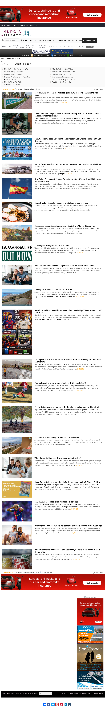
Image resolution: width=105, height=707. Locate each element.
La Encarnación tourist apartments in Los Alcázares (56, 437)
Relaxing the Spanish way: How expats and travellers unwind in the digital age (68, 526)
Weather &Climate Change (18, 47)
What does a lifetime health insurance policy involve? (57, 458)
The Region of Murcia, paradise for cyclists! (53, 289)
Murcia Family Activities (13, 71)
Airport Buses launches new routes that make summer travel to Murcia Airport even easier (68, 165)
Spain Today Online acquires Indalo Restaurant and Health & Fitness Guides (67, 482)
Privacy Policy (78, 693)
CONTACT (9, 26)
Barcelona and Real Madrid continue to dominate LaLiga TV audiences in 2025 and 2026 (68, 311)
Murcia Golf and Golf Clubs (63, 69)
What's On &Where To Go (30, 47)
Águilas (31, 40)
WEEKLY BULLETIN (31, 26)
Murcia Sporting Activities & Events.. (18, 69)
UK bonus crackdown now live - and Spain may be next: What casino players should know (67, 551)
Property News (64, 47)
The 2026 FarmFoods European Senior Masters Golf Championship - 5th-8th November (67, 140)
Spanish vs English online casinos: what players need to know (61, 203)
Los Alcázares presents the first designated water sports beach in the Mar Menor (66, 94)
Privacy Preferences (45, 694)
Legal (84, 693)
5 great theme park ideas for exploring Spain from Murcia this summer (64, 226)
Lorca (54, 40)
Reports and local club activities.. (17, 77)
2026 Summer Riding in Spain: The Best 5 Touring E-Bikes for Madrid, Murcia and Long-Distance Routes (67, 114)
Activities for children (13, 84)
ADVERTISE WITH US (19, 26)
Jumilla (49, 40)
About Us (89, 693)
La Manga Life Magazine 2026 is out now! (52, 245)
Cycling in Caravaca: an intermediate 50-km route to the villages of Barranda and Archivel (67, 360)
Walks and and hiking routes (15, 74)
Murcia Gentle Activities (61, 74)
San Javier (78, 40)
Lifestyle (52, 47)
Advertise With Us (98, 693)
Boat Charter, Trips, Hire (61, 82)
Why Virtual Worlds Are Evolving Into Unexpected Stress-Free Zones (64, 265)
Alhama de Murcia (40, 40)
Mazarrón (71, 40)
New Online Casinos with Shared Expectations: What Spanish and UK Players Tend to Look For (67, 180)
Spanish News (79, 47)
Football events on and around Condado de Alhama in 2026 (60, 383)
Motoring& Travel (42, 47)
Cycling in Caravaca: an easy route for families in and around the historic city (67, 407)
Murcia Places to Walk (13, 82)
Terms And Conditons (67, 693)
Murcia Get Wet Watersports (63, 71)
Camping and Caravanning (62, 77)
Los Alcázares (62, 40)
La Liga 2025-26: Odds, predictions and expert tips (56, 502)
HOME (3, 58)
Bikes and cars (10, 79)
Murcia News (6, 47)
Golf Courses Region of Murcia (64, 79)
